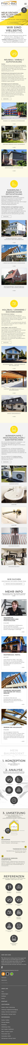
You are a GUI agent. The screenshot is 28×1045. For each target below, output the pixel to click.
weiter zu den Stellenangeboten (14, 583)
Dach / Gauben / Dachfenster (7, 1029)
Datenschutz (4, 980)
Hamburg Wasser (17, 456)
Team (2, 991)
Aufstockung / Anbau (5, 1027)
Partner (3, 998)
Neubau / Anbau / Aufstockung (8, 1007)
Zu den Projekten (14, 22)
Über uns (4, 988)
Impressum (3, 977)
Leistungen (5, 1004)
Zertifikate (3, 996)
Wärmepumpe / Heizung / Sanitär (8, 1014)
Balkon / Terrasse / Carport (7, 1031)
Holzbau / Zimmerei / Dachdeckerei (8, 1012)
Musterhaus (4, 1024)
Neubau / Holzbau (5, 1020)
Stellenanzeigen (4, 993)
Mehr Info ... (6, 98)
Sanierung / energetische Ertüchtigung (9, 1009)
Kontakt (4, 1001)
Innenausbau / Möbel (6, 1036)
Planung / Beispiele (5, 1022)
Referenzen (5, 1017)
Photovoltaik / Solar (5, 1033)
